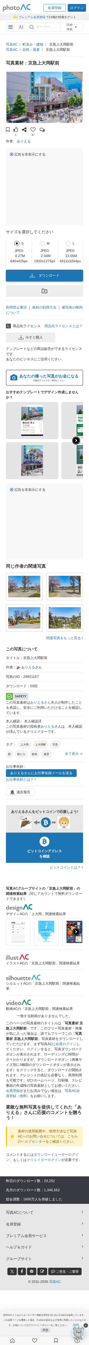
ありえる (24, 141)
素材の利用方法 (44, 307)
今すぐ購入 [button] (34, 337)
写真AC (12, 44)
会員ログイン (66, 1044)
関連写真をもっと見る (64, 638)
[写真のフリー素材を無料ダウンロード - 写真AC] (17, 8)
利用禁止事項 (16, 307)
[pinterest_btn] (31, 1271)
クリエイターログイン (44, 1160)
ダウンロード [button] (49, 275)
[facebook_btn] (22, 1271)
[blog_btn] (42, 1271)
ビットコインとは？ (66, 867)
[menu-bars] (10, 27)
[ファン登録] (34, 1340)
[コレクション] (56, 1340)
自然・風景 (31, 50)
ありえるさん (40, 702)
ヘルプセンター (33, 1141)
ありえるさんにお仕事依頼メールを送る (41, 773)
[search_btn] (31, 27)
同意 (45, 1330)
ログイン (34, 1049)
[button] (55, 8)
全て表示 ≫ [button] (74, 754)
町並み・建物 (32, 44)
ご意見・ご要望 (67, 1271)
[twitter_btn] (12, 1271)
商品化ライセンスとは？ (63, 326)
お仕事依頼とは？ (20, 779)
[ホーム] (12, 1340)
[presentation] (76, 932)
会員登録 (13, 1091)
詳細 (76, 1325)
